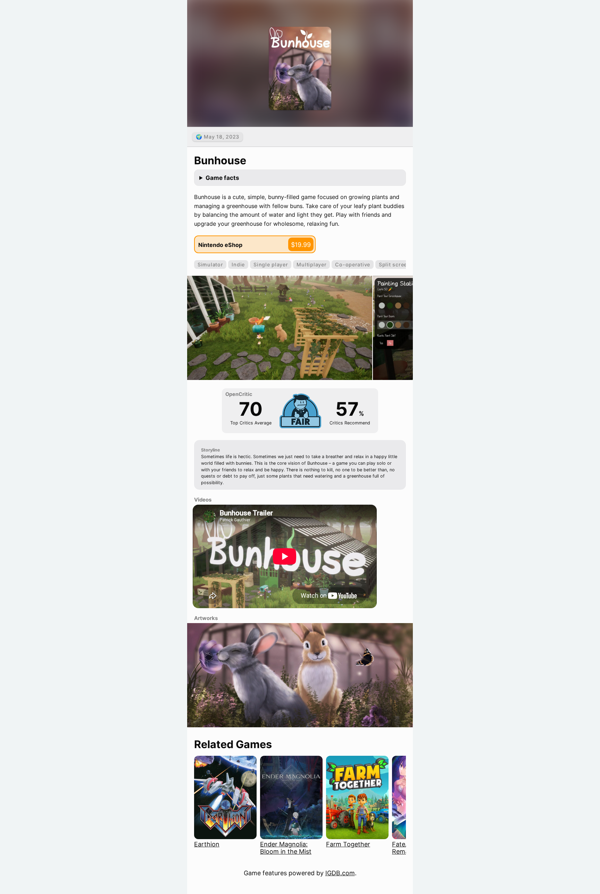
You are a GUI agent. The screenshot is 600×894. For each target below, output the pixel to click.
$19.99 (301, 244)
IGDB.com (340, 873)
